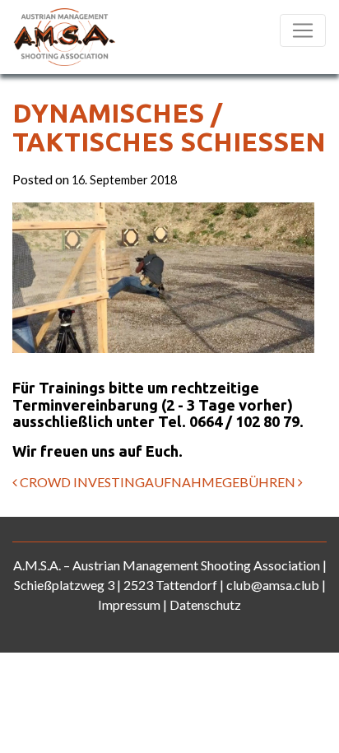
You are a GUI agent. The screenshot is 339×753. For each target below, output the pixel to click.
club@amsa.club (272, 585)
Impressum (129, 604)
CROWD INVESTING (81, 482)
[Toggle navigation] (303, 30)
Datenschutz (205, 604)
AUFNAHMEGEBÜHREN (221, 482)
